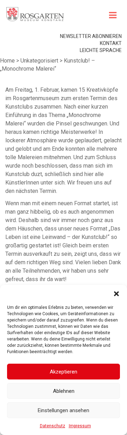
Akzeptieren (63, 372)
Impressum (80, 425)
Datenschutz (52, 425)
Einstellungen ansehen (63, 410)
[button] (116, 293)
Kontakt (111, 43)
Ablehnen (63, 391)
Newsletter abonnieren (91, 36)
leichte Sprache (101, 50)
